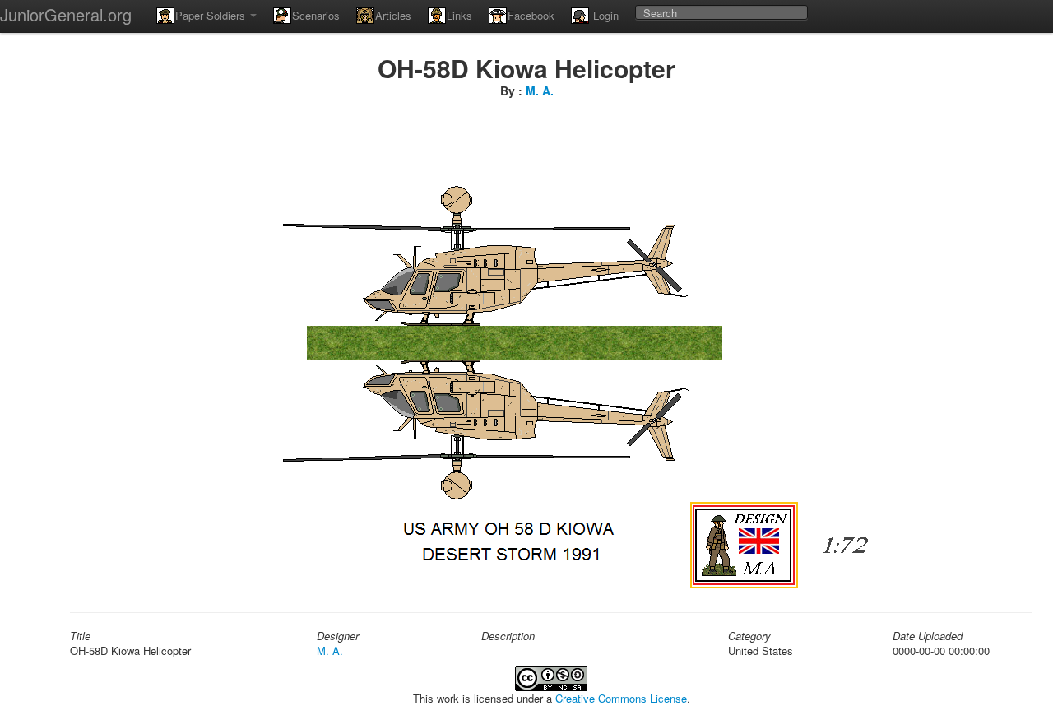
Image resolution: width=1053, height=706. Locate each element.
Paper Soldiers (211, 15)
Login (604, 15)
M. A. (540, 90)
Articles (393, 15)
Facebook (531, 15)
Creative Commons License (621, 698)
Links (459, 15)
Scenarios (316, 15)
